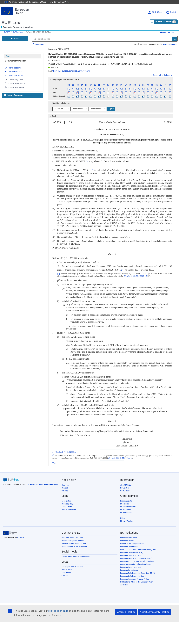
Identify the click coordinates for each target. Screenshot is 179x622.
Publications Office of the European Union (41, 484)
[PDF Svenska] (170, 92)
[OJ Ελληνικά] (95, 96)
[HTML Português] (148, 88)
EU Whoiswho (125, 510)
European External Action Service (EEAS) (136, 558)
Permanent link (15, 72)
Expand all (157, 75)
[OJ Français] (104, 96)
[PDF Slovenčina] (156, 92)
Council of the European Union (132, 544)
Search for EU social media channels (76, 557)
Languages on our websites (72, 567)
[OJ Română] (152, 96)
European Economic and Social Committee (137, 561)
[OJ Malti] (134, 96)
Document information (15, 61)
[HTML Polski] (143, 88)
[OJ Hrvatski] (112, 96)
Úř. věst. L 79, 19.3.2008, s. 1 (66, 452)
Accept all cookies (126, 612)
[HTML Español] (73, 88)
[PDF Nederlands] (139, 92)
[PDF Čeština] (77, 92)
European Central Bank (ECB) (131, 552)
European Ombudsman (129, 570)
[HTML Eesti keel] (91, 88)
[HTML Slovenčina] (156, 88)
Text (8, 56)
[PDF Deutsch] (86, 92)
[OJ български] (69, 96)
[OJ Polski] (143, 96)
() (87, 161)
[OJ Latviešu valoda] (121, 96)
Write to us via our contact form (74, 544)
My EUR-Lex (157, 12)
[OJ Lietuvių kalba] (126, 96)
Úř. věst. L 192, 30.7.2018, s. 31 (136, 276)
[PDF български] (69, 92)
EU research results (128, 507)
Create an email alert (17, 83)
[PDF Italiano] (117, 92)
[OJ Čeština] (77, 96)
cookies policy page (58, 611)
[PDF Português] (148, 92)
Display (111, 109)
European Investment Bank (131, 567)
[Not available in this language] (108, 88)
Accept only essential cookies (154, 612)
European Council (127, 541)
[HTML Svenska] (170, 88)
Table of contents (15, 95)
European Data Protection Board (132, 576)
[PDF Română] (152, 92)
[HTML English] (99, 88)
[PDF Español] (73, 92)
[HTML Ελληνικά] (95, 88)
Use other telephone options (73, 541)
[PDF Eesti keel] (91, 92)
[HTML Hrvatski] (112, 88)
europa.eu (21, 537)
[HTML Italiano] (117, 88)
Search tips (39, 44)
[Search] (174, 39)
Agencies (124, 585)
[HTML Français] (104, 88)
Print (172, 32)
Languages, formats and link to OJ (67, 79)
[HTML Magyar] (130, 88)
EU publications (126, 513)
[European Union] (10, 533)
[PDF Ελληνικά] (95, 92)
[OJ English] (99, 96)
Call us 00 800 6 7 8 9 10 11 (72, 538)
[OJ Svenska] (170, 96)
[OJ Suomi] (165, 96)
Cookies (65, 576)
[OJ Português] (148, 96)
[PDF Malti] (134, 92)
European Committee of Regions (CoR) (135, 564)
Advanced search (170, 44)
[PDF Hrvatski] (112, 92)
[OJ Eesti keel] (91, 96)
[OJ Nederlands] (139, 96)
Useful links (125, 491)
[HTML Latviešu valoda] (121, 88)
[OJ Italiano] (117, 96)
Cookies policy (67, 504)
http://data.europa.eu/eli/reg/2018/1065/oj (71, 71)
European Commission (129, 547)
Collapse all (168, 75)
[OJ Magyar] (130, 96)
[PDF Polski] (143, 92)
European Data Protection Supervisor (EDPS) (137, 573)
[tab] (111, 79)
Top (54, 463)
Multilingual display (61, 103)
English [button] (173, 12)
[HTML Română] (152, 88)
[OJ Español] (73, 96)
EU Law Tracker (126, 521)
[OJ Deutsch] (86, 96)
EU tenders (124, 504)
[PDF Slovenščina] (161, 92)
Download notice (16, 76)
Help (164, 32)
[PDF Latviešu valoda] (121, 92)
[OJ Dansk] (82, 96)
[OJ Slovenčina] (156, 96)
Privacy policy (67, 570)
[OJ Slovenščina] (161, 96)
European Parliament (128, 538)
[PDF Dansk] (82, 92)
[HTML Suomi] (165, 88)
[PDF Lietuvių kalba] (126, 92)
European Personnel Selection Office (134, 579)
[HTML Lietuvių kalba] (126, 88)
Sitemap (65, 491)
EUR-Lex (10, 22)
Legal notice (66, 501)
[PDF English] (99, 92)
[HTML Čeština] (77, 88)
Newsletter (124, 488)
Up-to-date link (15, 68)
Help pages (66, 485)
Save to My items (16, 79)
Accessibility (67, 507)
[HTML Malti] (134, 88)
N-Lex (122, 518)
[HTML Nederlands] (139, 88)
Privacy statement (69, 510)
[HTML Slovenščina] (161, 88)
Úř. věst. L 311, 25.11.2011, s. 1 (120, 458)
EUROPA (7, 32)
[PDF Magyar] (130, 92)
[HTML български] (69, 88)
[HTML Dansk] (82, 88)
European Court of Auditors (130, 555)
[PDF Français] (104, 92)
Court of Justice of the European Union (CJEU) (138, 549)
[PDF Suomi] (165, 92)
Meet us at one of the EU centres (74, 547)
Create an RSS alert (17, 87)
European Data (126, 501)
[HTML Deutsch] (86, 88)
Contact (65, 488)
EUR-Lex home (18, 32)
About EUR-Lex (126, 485)
